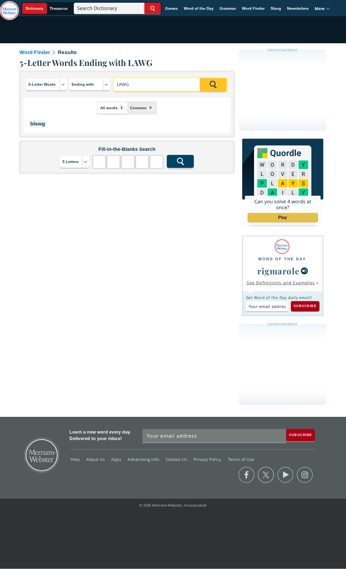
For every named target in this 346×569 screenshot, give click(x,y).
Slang (276, 8)
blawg (37, 124)
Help (76, 459)
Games (171, 8)
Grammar (227, 8)
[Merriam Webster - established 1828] (9, 6)
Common (141, 107)
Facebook (246, 475)
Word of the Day (199, 8)
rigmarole (278, 271)
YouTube (285, 475)
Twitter (266, 475)
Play (282, 217)
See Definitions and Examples (281, 283)
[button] (322, 9)
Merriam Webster (41, 454)
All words (111, 107)
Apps (116, 459)
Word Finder (253, 8)
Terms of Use (241, 459)
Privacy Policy (208, 459)
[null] (304, 270)
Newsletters (298, 8)
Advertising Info (144, 459)
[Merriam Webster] (282, 246)
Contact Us (177, 459)
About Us (96, 459)
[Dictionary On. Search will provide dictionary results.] (47, 8)
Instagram (305, 475)
